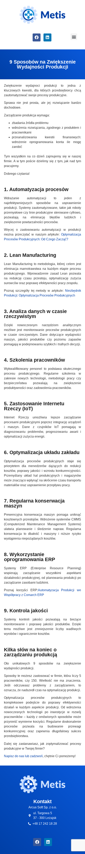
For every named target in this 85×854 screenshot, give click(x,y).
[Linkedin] (47, 37)
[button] (74, 36)
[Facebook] (37, 37)
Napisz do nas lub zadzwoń (23, 756)
